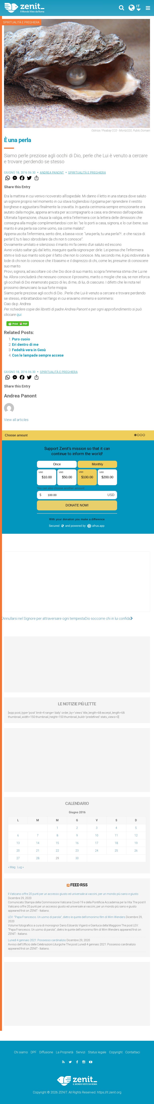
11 (116, 835)
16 (77, 843)
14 (37, 843)
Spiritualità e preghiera (21, 22)
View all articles (16, 420)
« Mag (11, 867)
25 (116, 850)
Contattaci (132, 1052)
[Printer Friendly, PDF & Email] (17, 323)
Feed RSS (78, 885)
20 (18, 850)
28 (37, 858)
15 (57, 843)
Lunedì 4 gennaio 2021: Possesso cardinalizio (37, 940)
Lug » (20, 867)
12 (136, 835)
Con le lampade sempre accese (38, 355)
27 (18, 858)
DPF (33, 1052)
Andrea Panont (52, 172)
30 (77, 858)
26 (136, 850)
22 (57, 850)
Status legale (97, 1052)
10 (96, 835)
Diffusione (46, 1052)
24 (96, 850)
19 (136, 843)
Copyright (116, 1052)
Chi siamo (21, 1052)
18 (116, 843)
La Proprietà (64, 1052)
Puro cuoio (21, 339)
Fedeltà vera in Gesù (29, 350)
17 (96, 843)
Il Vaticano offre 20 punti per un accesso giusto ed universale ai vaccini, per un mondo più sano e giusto (73, 893)
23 (77, 850)
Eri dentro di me (25, 344)
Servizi (80, 1052)
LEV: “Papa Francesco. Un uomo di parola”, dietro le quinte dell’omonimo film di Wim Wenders (66, 917)
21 (37, 850)
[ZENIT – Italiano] (43, 8)
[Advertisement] (77, 586)
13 (18, 843)
